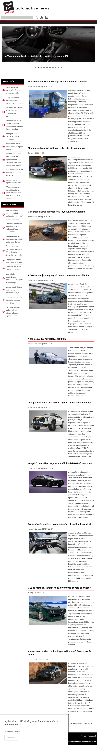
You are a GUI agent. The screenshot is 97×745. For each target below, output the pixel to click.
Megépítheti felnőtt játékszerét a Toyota (14, 260)
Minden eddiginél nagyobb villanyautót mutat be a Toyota (14, 239)
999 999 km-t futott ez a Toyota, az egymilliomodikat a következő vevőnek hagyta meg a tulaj (13, 159)
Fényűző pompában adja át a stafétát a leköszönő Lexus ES (60, 463)
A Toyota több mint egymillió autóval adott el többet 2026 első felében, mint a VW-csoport (14, 192)
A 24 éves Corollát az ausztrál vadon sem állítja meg (14, 172)
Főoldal (84, 736)
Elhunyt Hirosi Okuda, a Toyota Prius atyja (12, 136)
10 (61, 67)
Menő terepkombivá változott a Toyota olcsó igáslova (56, 148)
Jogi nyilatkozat (89, 741)
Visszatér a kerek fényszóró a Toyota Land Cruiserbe (56, 211)
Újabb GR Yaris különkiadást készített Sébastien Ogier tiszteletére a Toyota (14, 250)
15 (71, 723)
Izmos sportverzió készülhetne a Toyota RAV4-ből (14, 146)
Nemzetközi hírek (35, 86)
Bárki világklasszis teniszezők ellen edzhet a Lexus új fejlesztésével (13, 311)
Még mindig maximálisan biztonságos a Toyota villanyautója (14, 278)
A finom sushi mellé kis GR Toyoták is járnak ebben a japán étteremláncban (14, 125)
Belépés (41, 17)
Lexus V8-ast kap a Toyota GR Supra (13, 268)
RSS (46, 17)
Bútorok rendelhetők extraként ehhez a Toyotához (14, 300)
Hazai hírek (32, 659)
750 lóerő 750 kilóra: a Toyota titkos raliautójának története (14, 112)
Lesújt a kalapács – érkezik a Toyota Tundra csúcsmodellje (59, 402)
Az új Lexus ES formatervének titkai (47, 339)
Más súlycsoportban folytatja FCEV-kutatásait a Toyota (57, 81)
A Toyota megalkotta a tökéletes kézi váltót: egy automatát (36, 56)
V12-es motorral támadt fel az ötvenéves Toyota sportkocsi (59, 588)
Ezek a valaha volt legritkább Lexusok (13, 181)
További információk (12, 731)
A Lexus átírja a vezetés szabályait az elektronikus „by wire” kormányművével (14, 214)
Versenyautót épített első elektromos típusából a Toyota (14, 290)
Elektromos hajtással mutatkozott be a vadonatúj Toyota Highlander (14, 227)
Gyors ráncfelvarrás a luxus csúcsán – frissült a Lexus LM (59, 524)
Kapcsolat (92, 736)
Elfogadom (11, 738)
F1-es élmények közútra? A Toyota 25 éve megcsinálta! (14, 90)
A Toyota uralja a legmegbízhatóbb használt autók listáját (59, 275)
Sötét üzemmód (36, 17)
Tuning (30, 153)
